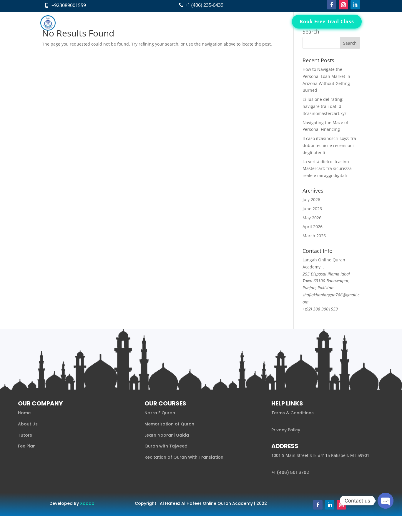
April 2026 (313, 226)
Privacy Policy (285, 430)
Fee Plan (205, 23)
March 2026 (314, 235)
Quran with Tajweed (165, 446)
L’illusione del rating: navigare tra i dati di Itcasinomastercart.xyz (325, 106)
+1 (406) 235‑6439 (204, 5)
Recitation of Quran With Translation (183, 457)
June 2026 (312, 208)
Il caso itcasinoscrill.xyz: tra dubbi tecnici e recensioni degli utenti (329, 145)
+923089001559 (69, 5)
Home (111, 23)
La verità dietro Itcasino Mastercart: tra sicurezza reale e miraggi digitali (327, 168)
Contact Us (246, 23)
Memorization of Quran (169, 424)
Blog (224, 23)
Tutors (183, 23)
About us (133, 23)
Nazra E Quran (159, 413)
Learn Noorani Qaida (166, 435)
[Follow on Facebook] (331, 4)
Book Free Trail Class (327, 21)
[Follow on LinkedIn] (355, 4)
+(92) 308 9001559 (320, 309)
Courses (156, 23)
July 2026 (311, 199)
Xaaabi (87, 503)
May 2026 (312, 218)
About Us (28, 424)
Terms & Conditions (292, 413)
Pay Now (272, 23)
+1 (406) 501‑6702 (290, 472)
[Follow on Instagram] (343, 4)
